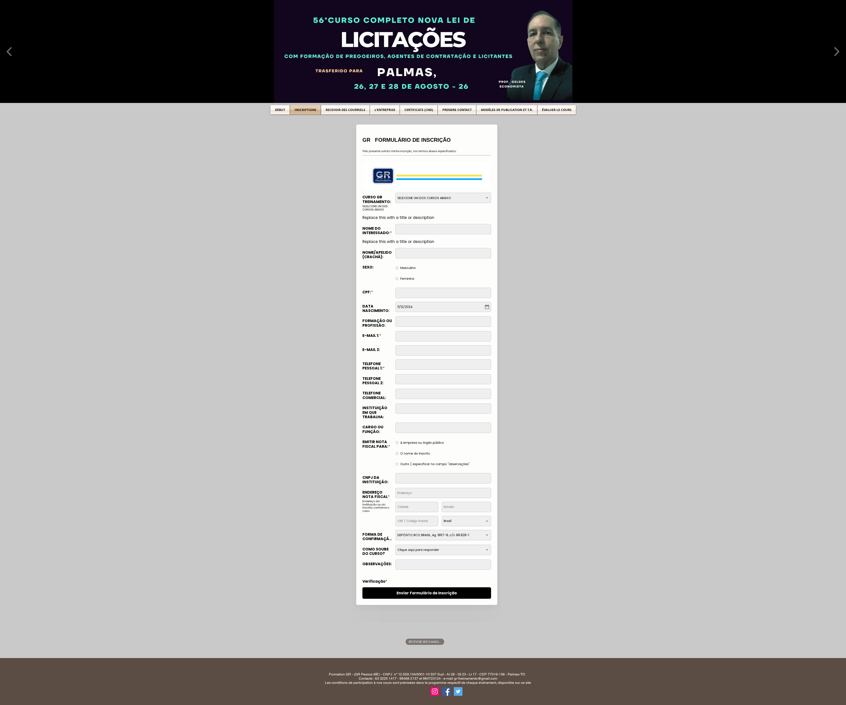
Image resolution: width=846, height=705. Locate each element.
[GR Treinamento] (446, 694)
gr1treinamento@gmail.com (475, 681)
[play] (837, 99)
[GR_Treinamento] (434, 694)
